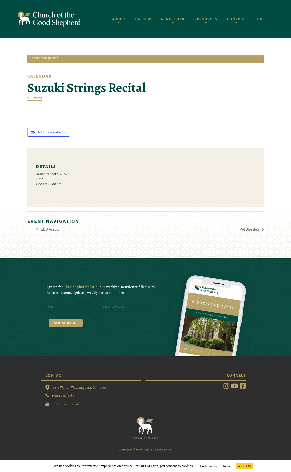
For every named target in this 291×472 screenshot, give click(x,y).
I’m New (143, 19)
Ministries (172, 19)
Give (260, 19)
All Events (34, 98)
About (118, 19)
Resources (205, 19)
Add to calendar (49, 132)
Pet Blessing (250, 229)
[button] (66, 323)
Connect (236, 19)
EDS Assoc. (49, 229)
